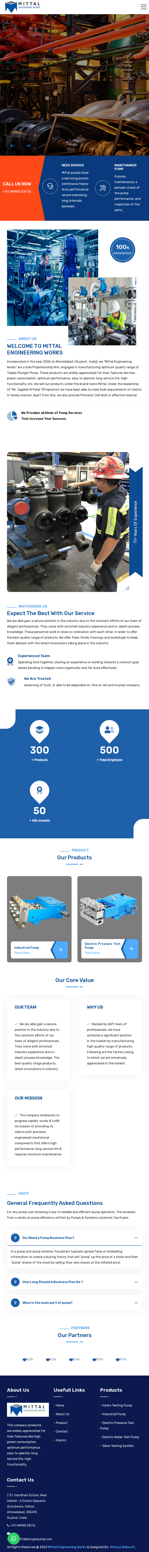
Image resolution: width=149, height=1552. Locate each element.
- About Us (61, 1414)
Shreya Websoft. (123, 1547)
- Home (59, 1405)
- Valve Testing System (117, 1446)
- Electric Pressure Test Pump (117, 1425)
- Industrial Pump (113, 1414)
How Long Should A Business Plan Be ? (53, 1282)
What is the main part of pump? (48, 1303)
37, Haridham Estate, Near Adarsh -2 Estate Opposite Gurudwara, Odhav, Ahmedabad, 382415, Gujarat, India (27, 1506)
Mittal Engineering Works (67, 1547)
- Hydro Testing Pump (116, 1405)
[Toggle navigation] (144, 7)
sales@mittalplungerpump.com (29, 1539)
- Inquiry (60, 1440)
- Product (61, 1423)
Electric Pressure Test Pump (32, 945)
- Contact (61, 1431)
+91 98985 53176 (22, 1525)
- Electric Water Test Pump (119, 1437)
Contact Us (21, 83)
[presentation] (12, 146)
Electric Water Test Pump (105, 948)
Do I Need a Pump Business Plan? (48, 1238)
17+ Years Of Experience (135, 522)
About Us (54, 83)
